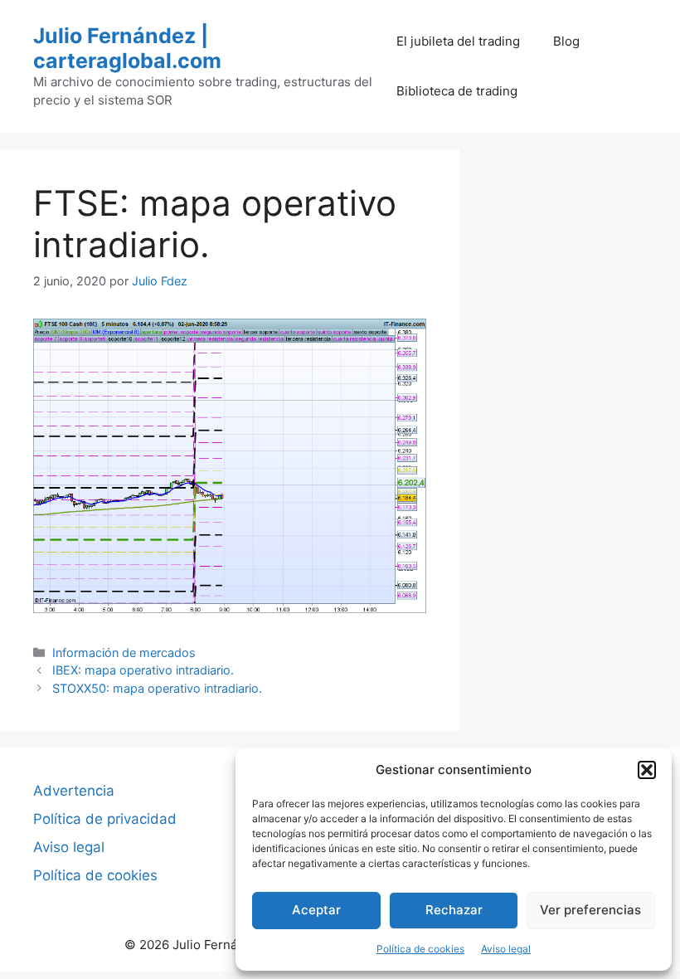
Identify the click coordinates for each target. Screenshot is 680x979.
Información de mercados (124, 652)
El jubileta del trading (458, 41)
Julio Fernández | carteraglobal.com (127, 48)
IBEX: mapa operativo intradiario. (143, 670)
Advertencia (73, 790)
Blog (566, 41)
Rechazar (454, 910)
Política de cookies (420, 948)
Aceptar (316, 910)
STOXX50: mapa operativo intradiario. (157, 688)
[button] (647, 770)
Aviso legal (506, 948)
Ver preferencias (590, 910)
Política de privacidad (105, 819)
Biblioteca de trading (456, 91)
